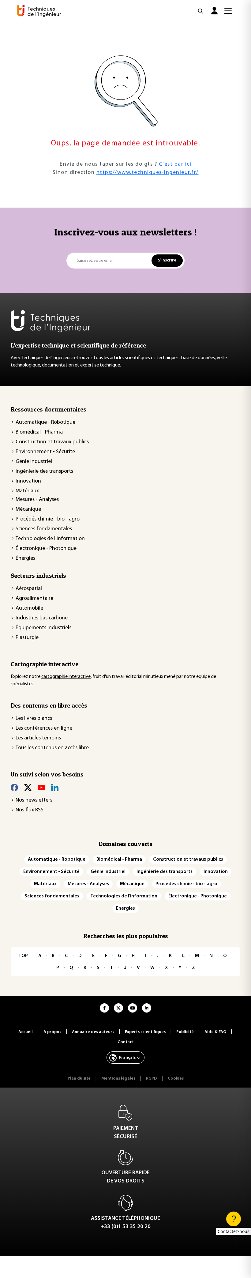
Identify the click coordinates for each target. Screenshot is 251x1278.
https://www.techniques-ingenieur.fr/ (147, 172)
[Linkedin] (54, 787)
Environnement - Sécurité (45, 452)
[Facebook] (14, 787)
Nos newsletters (34, 800)
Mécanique (28, 509)
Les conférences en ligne (44, 728)
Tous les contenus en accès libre (52, 748)
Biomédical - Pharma (39, 432)
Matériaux (27, 491)
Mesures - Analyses (37, 499)
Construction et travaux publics (52, 442)
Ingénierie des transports (44, 471)
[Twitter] (28, 787)
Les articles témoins (38, 738)
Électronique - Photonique (46, 548)
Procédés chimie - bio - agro (48, 519)
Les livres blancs (34, 718)
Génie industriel (34, 461)
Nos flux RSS (29, 810)
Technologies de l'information (50, 539)
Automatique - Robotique (45, 422)
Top (23, 955)
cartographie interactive (66, 676)
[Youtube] (41, 787)
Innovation (28, 481)
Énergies (25, 558)
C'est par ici (175, 164)
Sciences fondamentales (44, 529)
